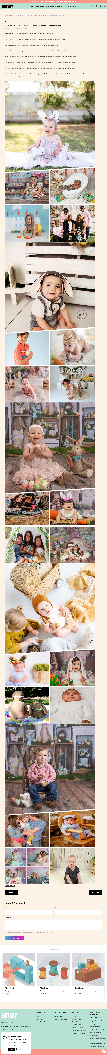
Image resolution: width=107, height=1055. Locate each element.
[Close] (29, 1033)
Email (56, 908)
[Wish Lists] (101, 6)
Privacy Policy (11, 1045)
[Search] (93, 6)
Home (6, 15)
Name (7, 908)
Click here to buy (10, 886)
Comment (8, 917)
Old (11, 15)
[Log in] (97, 6)
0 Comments (24, 28)
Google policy (18, 1045)
